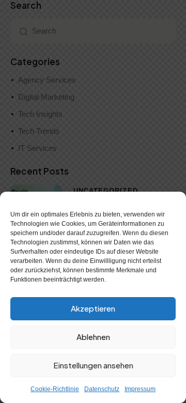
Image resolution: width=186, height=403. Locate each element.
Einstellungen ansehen (93, 365)
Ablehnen (93, 337)
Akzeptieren (93, 308)
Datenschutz (101, 389)
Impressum (140, 389)
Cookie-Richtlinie (54, 389)
